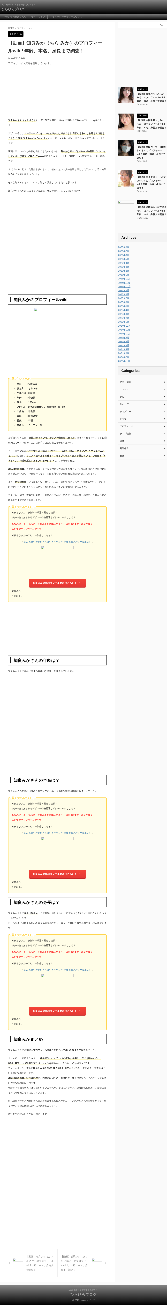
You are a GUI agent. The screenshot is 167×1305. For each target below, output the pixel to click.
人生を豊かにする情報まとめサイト (83, 1290)
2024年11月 (124, 329)
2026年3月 (123, 267)
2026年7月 (123, 251)
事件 (122, 441)
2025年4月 (123, 310)
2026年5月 (123, 259)
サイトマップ (38, 16)
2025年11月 (124, 282)
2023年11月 (124, 361)
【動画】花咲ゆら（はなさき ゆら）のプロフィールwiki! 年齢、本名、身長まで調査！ (152, 211)
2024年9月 (123, 337)
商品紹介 (124, 448)
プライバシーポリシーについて (66, 16)
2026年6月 (123, 255)
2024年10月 (124, 333)
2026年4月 (123, 263)
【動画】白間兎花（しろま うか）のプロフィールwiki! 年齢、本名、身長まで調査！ (152, 124)
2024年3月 (123, 353)
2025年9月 (123, 290)
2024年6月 (123, 341)
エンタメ (124, 389)
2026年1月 (123, 274)
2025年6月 (123, 302)
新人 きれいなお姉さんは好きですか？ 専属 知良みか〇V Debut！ (57, 542)
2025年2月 (123, 318)
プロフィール (126, 426)
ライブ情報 (125, 433)
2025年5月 (123, 306)
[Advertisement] (57, 92)
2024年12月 (124, 325)
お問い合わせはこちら (14, 16)
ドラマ (123, 419)
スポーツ (124, 404)
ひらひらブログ (13, 9)
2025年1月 (123, 322)
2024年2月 (123, 357)
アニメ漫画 (125, 382)
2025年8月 (123, 294)
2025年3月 (123, 314)
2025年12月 (124, 278)
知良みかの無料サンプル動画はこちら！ (55, 582)
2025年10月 (124, 286)
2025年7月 (123, 298)
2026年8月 (123, 247)
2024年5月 (123, 345)
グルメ (123, 396)
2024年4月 (123, 349)
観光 (122, 455)
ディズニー (125, 411)
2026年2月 (123, 270)
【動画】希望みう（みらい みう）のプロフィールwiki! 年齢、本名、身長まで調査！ (152, 97)
